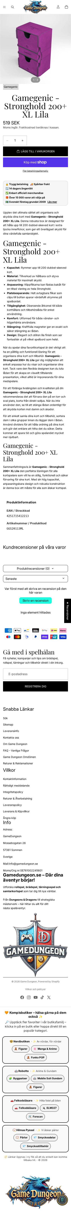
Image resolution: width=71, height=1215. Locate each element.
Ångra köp (9, 817)
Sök (5, 718)
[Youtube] (35, 997)
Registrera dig (35, 686)
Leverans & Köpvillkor (16, 811)
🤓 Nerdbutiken (20, 1041)
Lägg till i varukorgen (38, 151)
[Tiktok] (42, 997)
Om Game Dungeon (15, 743)
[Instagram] (29, 997)
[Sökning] (12, 7)
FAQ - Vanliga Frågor (16, 750)
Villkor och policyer (35, 989)
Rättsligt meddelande (16, 785)
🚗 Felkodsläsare (21, 1100)
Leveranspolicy (12, 804)
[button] (62, 1200)
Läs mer (52, 201)
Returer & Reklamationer (18, 763)
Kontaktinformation (14, 779)
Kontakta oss (11, 737)
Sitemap (8, 724)
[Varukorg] (66, 7)
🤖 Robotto (22, 1070)
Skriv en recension (35, 600)
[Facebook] (22, 997)
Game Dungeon (28, 981)
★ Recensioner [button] (67, 611)
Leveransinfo (11, 731)
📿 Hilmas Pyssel (23, 1130)
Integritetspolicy (13, 792)
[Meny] (4, 7)
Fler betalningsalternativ (35, 171)
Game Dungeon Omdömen (19, 756)
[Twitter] (49, 997)
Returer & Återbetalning (17, 798)
